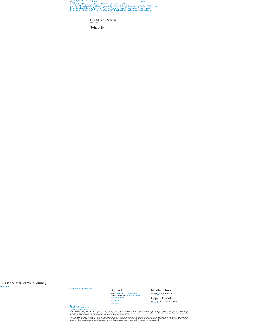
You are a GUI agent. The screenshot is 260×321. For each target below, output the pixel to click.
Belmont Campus (95, 6)
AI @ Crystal (113, 8)
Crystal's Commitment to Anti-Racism (82, 310)
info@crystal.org (133, 293)
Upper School (87, 4)
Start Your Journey (155, 6)
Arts (99, 4)
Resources (119, 4)
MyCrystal (93, 1)
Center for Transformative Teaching (97, 8)
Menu (143, 1)
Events (78, 8)
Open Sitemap (74, 306)
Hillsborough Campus (108, 6)
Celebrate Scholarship (122, 6)
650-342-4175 (121, 293)
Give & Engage (111, 4)
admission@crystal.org (134, 295)
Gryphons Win (144, 6)
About (72, 4)
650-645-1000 (155, 295)
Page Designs (85, 6)
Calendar (83, 8)
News (118, 8)
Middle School (78, 4)
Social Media (124, 8)
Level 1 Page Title (75, 6)
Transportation (133, 8)
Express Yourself (134, 6)
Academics (94, 4)
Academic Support (144, 8)
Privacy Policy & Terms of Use (79, 308)
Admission (126, 4)
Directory (73, 8)
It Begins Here (4, 286)
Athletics (103, 4)
